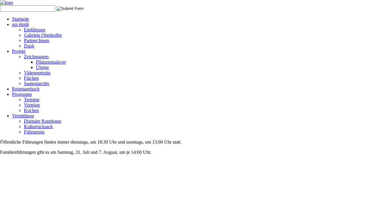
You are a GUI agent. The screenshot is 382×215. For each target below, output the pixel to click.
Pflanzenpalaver (51, 61)
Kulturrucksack (38, 126)
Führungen (34, 131)
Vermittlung (23, 115)
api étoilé (20, 24)
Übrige (42, 67)
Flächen (31, 78)
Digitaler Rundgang (42, 121)
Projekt (18, 51)
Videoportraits (37, 72)
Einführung (34, 29)
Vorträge (32, 105)
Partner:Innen (36, 40)
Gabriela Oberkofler (43, 35)
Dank (29, 45)
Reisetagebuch (25, 88)
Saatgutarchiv (37, 83)
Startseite (20, 19)
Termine (31, 99)
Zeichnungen (36, 56)
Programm (22, 94)
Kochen (31, 110)
